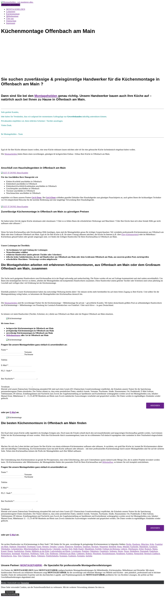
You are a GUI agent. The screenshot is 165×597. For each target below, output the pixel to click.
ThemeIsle (24, 583)
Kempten (81, 556)
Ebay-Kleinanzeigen (129, 234)
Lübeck (124, 549)
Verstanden (10, 592)
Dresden (53, 546)
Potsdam (85, 551)
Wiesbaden (5, 549)
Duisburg (86, 546)
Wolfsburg (34, 553)
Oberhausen (133, 549)
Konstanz (63, 556)
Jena (15, 556)
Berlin (128, 544)
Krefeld (98, 549)
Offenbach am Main (67, 553)
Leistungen (10, 11)
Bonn (119, 546)
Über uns (10, 18)
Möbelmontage (12, 16)
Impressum (10, 23)
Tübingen (41, 556)
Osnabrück (104, 551)
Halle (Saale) (78, 549)
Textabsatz (5, 387)
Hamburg (136, 544)
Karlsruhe (134, 546)
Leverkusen (76, 551)
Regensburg (6, 553)
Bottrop (89, 553)
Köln (152, 544)
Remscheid (138, 553)
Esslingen (72, 556)
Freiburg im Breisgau (111, 549)
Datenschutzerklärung (10, 595)
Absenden (155, 406)
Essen (38, 546)
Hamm (28, 551)
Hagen (10, 551)
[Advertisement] (82, 56)
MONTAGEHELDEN (15, 9)
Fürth (42, 553)
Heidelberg (134, 551)
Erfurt (141, 549)
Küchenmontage (13, 14)
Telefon (4, 360)
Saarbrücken (19, 551)
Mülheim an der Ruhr (40, 551)
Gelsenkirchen (17, 549)
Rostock (148, 549)
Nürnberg (78, 546)
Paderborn (153, 551)
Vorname (28, 352)
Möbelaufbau (107, 462)
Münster (126, 546)
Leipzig (61, 546)
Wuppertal (103, 546)
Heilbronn (54, 553)
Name (4, 350)
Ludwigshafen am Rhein (60, 551)
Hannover (69, 546)
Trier (19, 556)
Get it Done (37, 197)
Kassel (3, 551)
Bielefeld (112, 546)
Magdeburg (89, 549)
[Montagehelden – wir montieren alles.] (17, 2)
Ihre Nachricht (7, 379)
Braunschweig (46, 549)
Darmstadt (144, 551)
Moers (33, 556)
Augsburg (153, 546)
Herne (120, 551)
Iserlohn (89, 556)
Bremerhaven (6, 556)
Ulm (47, 553)
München (145, 544)
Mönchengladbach (31, 549)
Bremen (45, 546)
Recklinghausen (108, 553)
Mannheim (143, 546)
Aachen (64, 549)
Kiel (70, 549)
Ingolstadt (16, 553)
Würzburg (25, 553)
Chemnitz (56, 549)
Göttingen (80, 553)
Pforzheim (97, 553)
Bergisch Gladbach (152, 553)
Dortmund (31, 546)
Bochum (94, 546)
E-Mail (4, 365)
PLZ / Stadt (6, 371)
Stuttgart (12, 546)
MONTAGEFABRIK (31, 565)
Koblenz (129, 553)
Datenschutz (11, 21)
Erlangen (26, 556)
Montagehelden (46, 95)
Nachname (28, 354)
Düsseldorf (21, 546)
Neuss (126, 551)
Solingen (113, 551)
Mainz (155, 549)
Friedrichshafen (52, 556)
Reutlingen (120, 553)
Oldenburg (94, 551)
